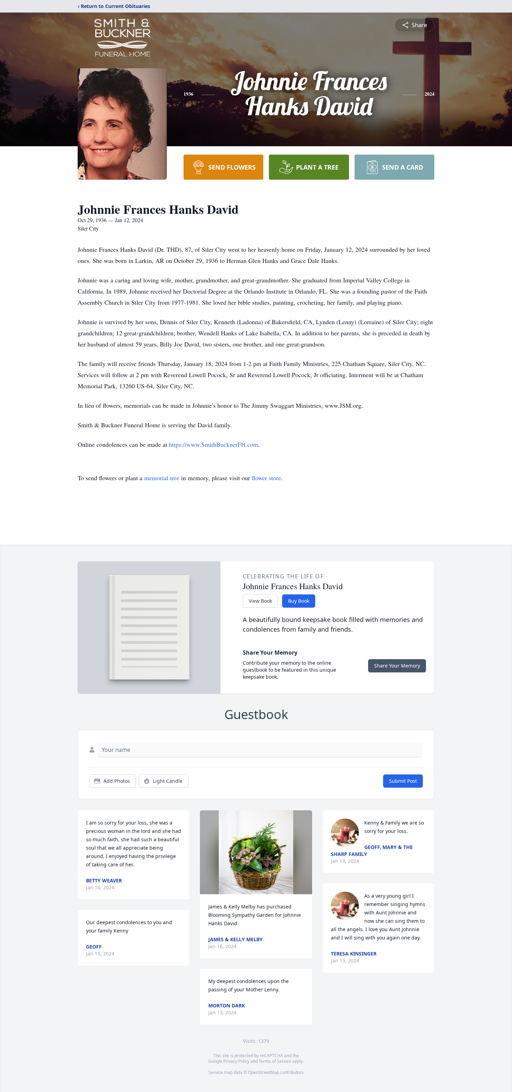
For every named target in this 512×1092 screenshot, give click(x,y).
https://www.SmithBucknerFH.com (213, 444)
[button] (256, 852)
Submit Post (403, 781)
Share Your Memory (397, 665)
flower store (266, 478)
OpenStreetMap (263, 1072)
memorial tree (161, 478)
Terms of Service (275, 1061)
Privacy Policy (236, 1061)
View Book (260, 601)
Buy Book (298, 601)
